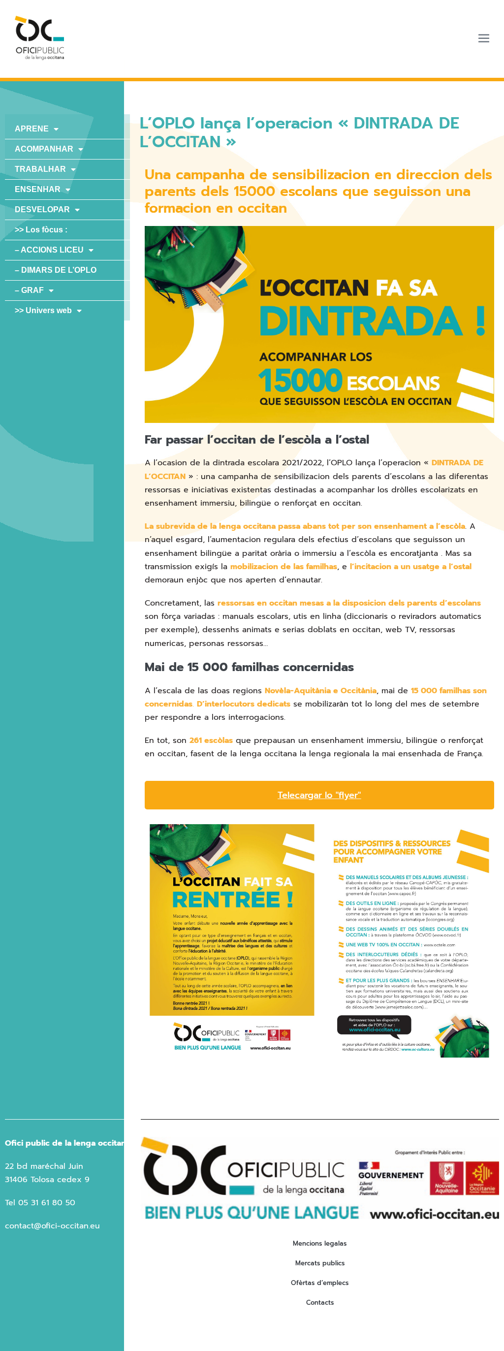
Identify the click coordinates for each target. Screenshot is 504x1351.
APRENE (32, 129)
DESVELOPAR (42, 209)
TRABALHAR (40, 169)
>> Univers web (43, 310)
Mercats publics (320, 1263)
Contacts (320, 1302)
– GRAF (29, 290)
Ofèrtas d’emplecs (319, 1282)
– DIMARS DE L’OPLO (55, 270)
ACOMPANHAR (44, 149)
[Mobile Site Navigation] (483, 37)
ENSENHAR (38, 189)
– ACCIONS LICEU (49, 250)
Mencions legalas (319, 1243)
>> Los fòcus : (41, 229)
